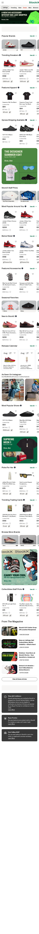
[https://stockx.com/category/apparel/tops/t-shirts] (10, 306)
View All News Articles (19, 679)
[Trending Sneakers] (20, 55)
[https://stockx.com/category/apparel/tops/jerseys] (27, 196)
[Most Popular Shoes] (20, 405)
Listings (5, 8)
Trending (14, 8)
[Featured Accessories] (22, 268)
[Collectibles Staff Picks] (23, 589)
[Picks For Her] (14, 467)
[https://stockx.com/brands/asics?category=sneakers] (27, 541)
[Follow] (16, 61)
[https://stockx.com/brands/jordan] (10, 45)
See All (32, 36)
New (19, 8)
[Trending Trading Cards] (23, 499)
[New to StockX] (15, 316)
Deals (25, 8)
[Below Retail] (14, 235)
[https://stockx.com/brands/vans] (10, 541)
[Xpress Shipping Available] (26, 119)
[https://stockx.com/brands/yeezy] (27, 45)
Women (35, 8)
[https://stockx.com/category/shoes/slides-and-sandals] (27, 306)
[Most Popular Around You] (25, 206)
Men (29, 8)
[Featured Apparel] (18, 87)
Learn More (21, 710)
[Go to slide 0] (30, 460)
